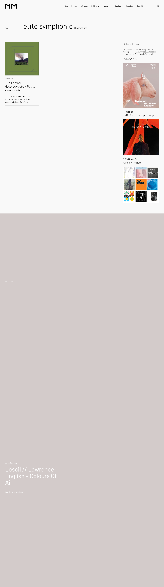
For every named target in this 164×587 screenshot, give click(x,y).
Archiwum (95, 6)
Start (67, 6)
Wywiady (84, 6)
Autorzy (107, 6)
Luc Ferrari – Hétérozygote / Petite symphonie (20, 86)
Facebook (130, 6)
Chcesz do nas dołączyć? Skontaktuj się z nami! (139, 53)
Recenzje (75, 6)
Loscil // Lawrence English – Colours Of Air (31, 476)
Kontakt (140, 6)
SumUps (118, 6)
